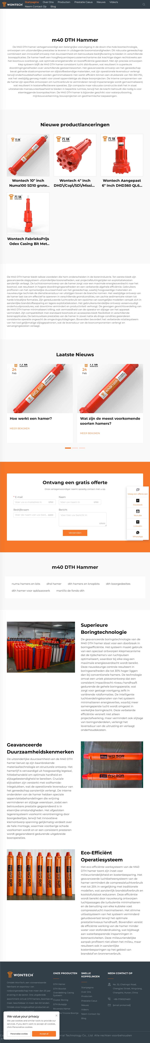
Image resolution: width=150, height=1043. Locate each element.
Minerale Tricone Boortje (65, 1013)
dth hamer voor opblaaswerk (31, 590)
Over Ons (48, 2)
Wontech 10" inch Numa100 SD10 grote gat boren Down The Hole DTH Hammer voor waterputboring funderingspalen (28, 183)
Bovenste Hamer (61, 1008)
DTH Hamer (59, 984)
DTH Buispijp (60, 1004)
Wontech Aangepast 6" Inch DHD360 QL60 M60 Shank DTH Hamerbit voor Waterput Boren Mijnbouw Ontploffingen (122, 183)
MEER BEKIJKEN (20, 428)
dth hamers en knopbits (84, 583)
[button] (68, 448)
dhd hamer (54, 583)
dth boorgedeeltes (118, 583)
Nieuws (101, 2)
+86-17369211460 (121, 999)
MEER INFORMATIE (28, 155)
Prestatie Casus (83, 2)
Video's (114, 2)
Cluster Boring (60, 1000)
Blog (53, 6)
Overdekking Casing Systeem (63, 994)
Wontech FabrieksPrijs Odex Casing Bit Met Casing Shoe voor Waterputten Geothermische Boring (28, 241)
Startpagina (32, 2)
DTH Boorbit (59, 988)
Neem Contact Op (35, 6)
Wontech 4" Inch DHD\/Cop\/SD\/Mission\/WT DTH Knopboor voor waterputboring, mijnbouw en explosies (75, 183)
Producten (64, 2)
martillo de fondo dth (70, 590)
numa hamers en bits (26, 583)
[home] (12, 4)
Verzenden (75, 532)
